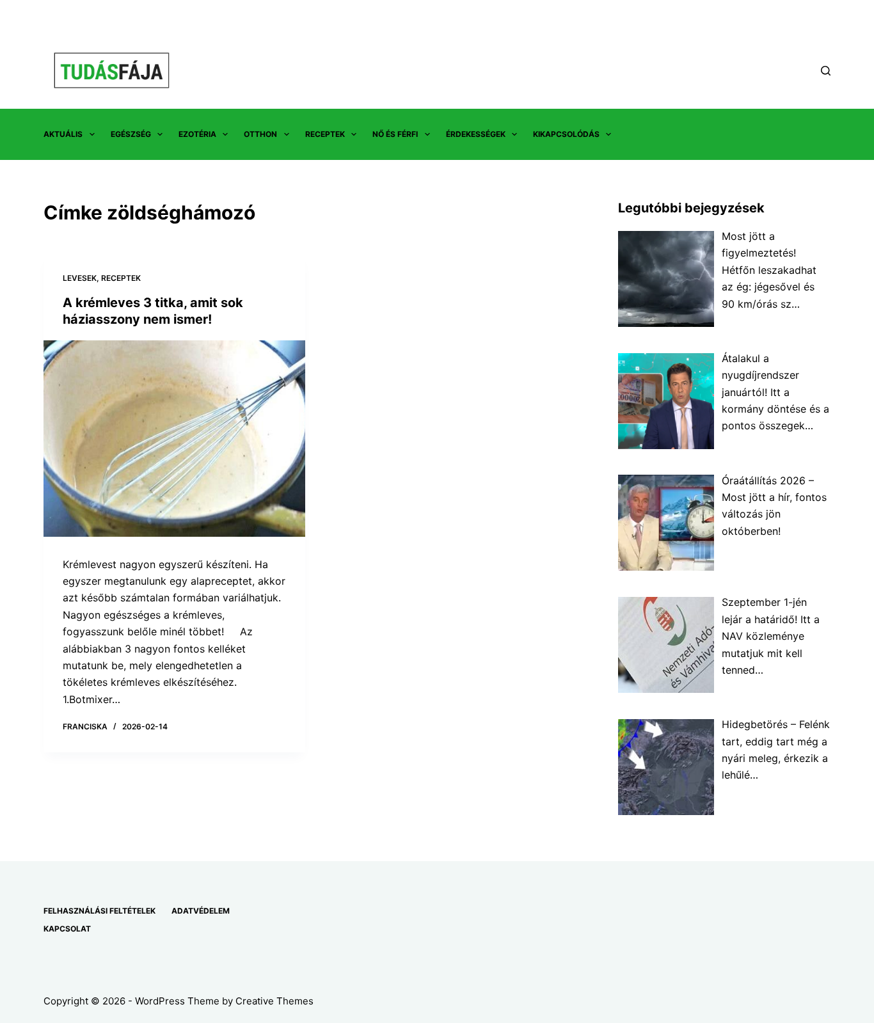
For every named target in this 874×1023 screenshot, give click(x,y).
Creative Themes (274, 1001)
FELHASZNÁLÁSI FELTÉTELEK (99, 911)
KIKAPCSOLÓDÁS (566, 134)
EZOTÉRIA (197, 134)
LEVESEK (80, 278)
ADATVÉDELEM (200, 911)
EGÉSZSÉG (131, 134)
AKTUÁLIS (63, 134)
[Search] (825, 70)
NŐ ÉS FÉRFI (395, 134)
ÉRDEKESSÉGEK (475, 134)
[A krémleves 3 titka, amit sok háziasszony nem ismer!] (174, 438)
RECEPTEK (325, 134)
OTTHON (260, 134)
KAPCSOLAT (67, 928)
